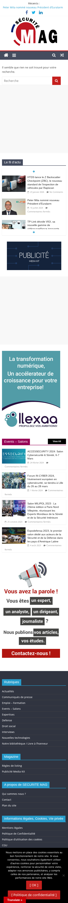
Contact (6, 799)
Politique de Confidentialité (18, 833)
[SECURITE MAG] (6, 55)
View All (57, 441)
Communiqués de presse (17, 697)
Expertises (8, 714)
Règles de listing (12, 765)
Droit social (9, 726)
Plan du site (9, 805)
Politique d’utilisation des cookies (22, 839)
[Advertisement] (34, 119)
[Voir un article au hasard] (62, 55)
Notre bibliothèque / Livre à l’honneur (25, 743)
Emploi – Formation (13, 703)
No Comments (56, 192)
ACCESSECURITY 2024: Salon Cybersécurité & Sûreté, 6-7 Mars (45, 455)
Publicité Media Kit (13, 771)
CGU (4, 845)
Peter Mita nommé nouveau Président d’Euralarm (33, 7)
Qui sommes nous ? (14, 794)
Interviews (8, 732)
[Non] (63, 875)
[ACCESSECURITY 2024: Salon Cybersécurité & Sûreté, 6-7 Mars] (14, 450)
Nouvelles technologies (16, 737)
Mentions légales (12, 827)
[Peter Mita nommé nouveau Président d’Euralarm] (14, 200)
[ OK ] (34, 885)
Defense (7, 720)
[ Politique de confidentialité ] (34, 895)
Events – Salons (11, 708)
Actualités (8, 691)
